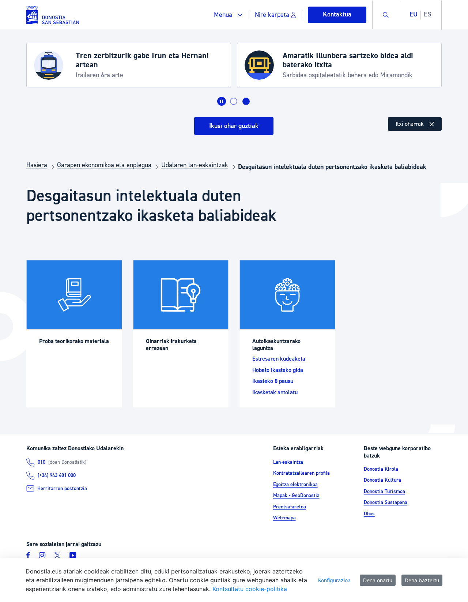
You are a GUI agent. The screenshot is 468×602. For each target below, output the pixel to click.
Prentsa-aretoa (289, 507)
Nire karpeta (272, 15)
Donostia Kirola (381, 469)
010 (41, 462)
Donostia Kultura (382, 480)
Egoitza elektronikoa (295, 484)
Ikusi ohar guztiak (233, 126)
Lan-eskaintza (288, 462)
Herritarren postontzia (62, 488)
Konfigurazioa (334, 580)
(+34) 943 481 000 (57, 475)
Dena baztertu (422, 580)
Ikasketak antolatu (275, 392)
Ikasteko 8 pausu (272, 381)
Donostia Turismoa (384, 491)
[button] (228, 15)
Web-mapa (284, 518)
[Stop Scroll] (221, 101)
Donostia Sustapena (385, 502)
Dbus (369, 514)
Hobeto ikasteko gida (277, 370)
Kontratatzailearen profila (301, 473)
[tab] (233, 101)
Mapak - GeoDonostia (296, 495)
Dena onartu (377, 580)
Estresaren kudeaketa (278, 358)
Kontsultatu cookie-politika (249, 588)
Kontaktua (337, 14)
